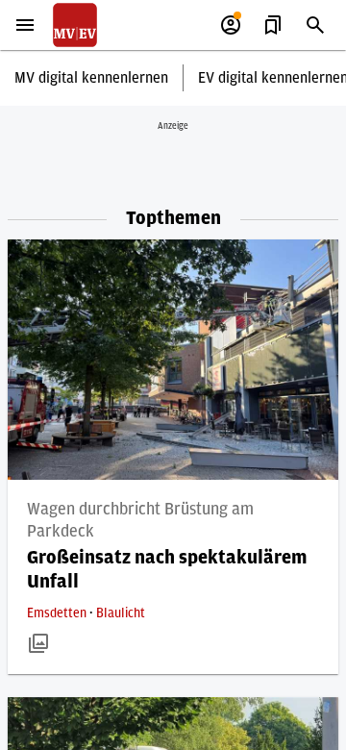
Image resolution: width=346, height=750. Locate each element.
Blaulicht (120, 613)
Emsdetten (58, 613)
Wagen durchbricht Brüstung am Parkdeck (140, 520)
